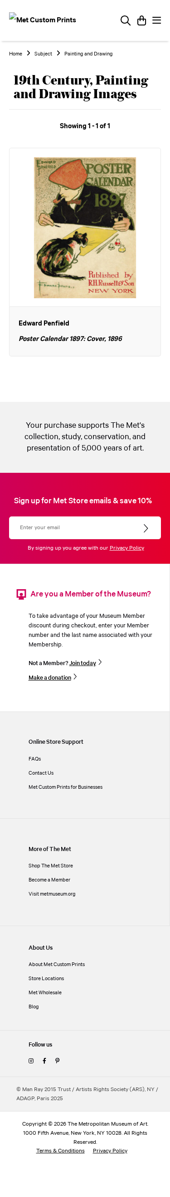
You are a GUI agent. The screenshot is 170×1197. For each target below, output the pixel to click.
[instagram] (31, 1061)
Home (15, 54)
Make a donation (50, 678)
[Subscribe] (147, 528)
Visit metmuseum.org (52, 894)
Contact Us (41, 773)
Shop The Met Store (51, 865)
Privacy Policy (127, 548)
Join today (82, 663)
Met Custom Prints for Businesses (65, 787)
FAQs (35, 759)
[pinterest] (57, 1061)
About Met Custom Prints (57, 964)
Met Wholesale (45, 992)
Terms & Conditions (60, 1151)
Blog (34, 1006)
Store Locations (46, 978)
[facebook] (44, 1061)
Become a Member (49, 879)
